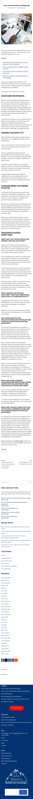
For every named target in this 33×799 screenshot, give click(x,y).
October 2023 (5, 612)
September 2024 (6, 583)
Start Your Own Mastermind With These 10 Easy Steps (16, 722)
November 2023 (5, 609)
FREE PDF (17, 441)
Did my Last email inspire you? (9, 508)
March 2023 (4, 630)
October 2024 (5, 580)
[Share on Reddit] (16, 660)
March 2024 (4, 599)
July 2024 (3, 588)
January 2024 (5, 604)
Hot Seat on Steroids (7, 701)
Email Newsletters (6, 558)
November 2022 (5, 641)
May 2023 (3, 625)
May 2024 (3, 593)
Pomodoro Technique (7, 725)
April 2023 (3, 627)
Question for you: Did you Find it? (10, 512)
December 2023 (5, 606)
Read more (4, 669)
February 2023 (5, 633)
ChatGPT (3, 555)
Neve (9, 797)
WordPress (22, 797)
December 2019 (5, 651)
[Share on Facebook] (2, 660)
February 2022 (5, 646)
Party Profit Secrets (6, 694)
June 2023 (4, 622)
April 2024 (4, 596)
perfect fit (18, 137)
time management (8, 355)
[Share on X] (6, 660)
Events (3, 738)
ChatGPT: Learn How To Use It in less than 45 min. (15, 699)
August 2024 (4, 585)
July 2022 (3, 643)
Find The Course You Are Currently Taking (17, 708)
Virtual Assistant (12, 8)
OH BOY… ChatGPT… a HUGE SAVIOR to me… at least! (16, 498)
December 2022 (5, 638)
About (3, 743)
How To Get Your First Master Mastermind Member (15, 691)
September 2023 (6, 614)
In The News (4, 740)
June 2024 (4, 591)
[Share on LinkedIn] (9, 660)
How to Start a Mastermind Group (10, 688)
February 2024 (5, 601)
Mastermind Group (6, 561)
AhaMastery (22, 8)
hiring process (16, 192)
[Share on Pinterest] (12, 660)
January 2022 (5, 648)
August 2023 (4, 617)
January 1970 (4, 654)
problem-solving (19, 355)
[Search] (30, 482)
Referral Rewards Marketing (9, 566)
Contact (3, 745)
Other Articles (5, 563)
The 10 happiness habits (8, 717)
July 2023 (3, 620)
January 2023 (5, 635)
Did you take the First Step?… (9, 516)
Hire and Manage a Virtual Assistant (11, 696)
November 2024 (5, 577)
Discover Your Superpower (8, 720)
